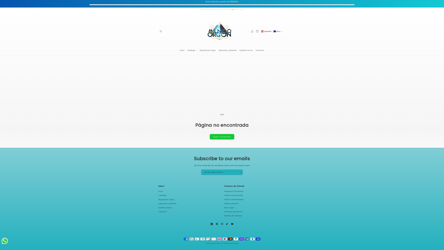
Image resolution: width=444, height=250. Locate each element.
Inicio (160, 191)
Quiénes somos (165, 207)
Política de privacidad (233, 195)
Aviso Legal (229, 207)
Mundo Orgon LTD (217, 243)
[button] (160, 31)
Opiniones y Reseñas (167, 203)
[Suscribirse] (240, 172)
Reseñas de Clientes (233, 216)
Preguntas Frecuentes (234, 191)
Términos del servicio (233, 212)
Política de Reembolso (234, 199)
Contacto (162, 212)
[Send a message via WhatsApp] (4, 241)
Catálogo (162, 195)
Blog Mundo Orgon (166, 199)
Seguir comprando (222, 137)
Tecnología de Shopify (230, 243)
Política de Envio (231, 203)
